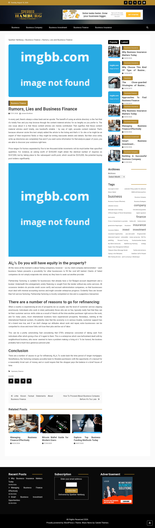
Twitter (135, 2)
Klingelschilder (141, 234)
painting (111, 240)
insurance (139, 225)
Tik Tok (139, 2)
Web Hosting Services (114, 257)
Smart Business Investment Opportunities (134, 142)
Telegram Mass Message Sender (118, 250)
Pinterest (144, 2)
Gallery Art (132, 221)
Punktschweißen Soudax (139, 240)
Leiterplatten (124, 237)
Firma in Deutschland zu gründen (118, 221)
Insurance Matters (113, 230)
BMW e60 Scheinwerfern (139, 192)
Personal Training (123, 240)
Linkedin (29, 381)
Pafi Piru (143, 237)
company (140, 205)
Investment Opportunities (115, 234)
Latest (124, 42)
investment (139, 229)
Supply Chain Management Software (118, 247)
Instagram (130, 2)
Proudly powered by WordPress (60, 523)
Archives (112, 173)
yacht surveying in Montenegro (131, 257)
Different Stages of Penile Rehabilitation (120, 213)
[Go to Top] (150, 523)
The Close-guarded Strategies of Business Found (134, 84)
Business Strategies (140, 201)
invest (125, 229)
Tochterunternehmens (139, 250)
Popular (113, 42)
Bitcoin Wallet (112, 192)
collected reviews (113, 206)
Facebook (126, 2)
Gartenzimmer (141, 221)
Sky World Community (114, 243)
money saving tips (134, 237)
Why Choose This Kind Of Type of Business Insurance (134, 69)
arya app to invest (113, 189)
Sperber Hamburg (15, 40)
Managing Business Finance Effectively (134, 127)
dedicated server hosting (115, 209)
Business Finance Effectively (116, 201)
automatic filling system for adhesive (135, 189)
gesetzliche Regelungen (115, 225)
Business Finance (81, 27)
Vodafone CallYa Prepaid (138, 253)
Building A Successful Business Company (134, 157)
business (15, 371)
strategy (143, 243)
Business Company (34, 27)
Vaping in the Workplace (115, 253)
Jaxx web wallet (130, 234)
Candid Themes (101, 523)
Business (15, 27)
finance (20, 371)
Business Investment (58, 27)
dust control (111, 217)
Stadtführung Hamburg (130, 243)
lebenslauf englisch (114, 237)
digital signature (141, 213)
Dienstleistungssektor (139, 209)
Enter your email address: (71, 487)
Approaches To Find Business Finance (134, 99)
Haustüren (128, 225)
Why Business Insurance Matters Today (134, 53)
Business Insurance (103, 27)
